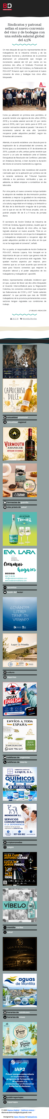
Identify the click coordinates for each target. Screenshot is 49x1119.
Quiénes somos (27, 1110)
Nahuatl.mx (32, 1117)
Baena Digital (13, 1110)
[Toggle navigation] (43, 6)
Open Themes (19, 1117)
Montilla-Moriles (30, 319)
